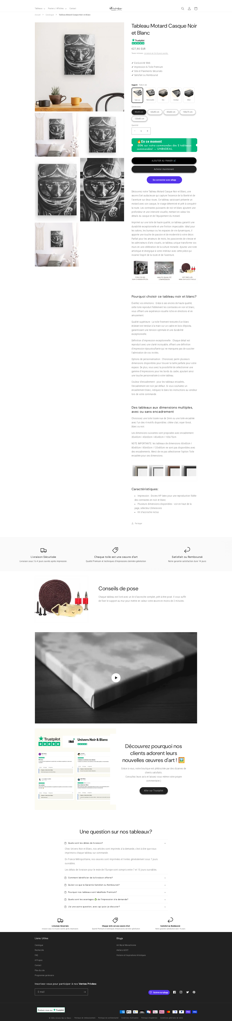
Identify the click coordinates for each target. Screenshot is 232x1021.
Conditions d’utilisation (129, 1018)
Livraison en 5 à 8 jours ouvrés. (156, 53)
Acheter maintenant (164, 169)
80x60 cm (171, 112)
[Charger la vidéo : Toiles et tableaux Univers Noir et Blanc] (116, 677)
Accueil (38, 15)
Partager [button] (138, 523)
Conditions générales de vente (171, 1018)
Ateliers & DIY (122, 950)
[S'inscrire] (84, 992)
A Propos (38, 960)
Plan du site (40, 970)
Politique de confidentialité (108, 1018)
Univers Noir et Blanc (63, 1018)
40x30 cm (139, 112)
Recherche (39, 950)
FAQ (36, 955)
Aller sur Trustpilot (153, 790)
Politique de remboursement (85, 1018)
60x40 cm (155, 112)
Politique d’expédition (149, 1018)
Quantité (135, 125)
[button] (39, 9)
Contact (38, 965)
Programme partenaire (44, 975)
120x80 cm (139, 118)
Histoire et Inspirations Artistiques (131, 955)
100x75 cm (188, 112)
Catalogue (50, 15)
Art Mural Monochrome (126, 945)
